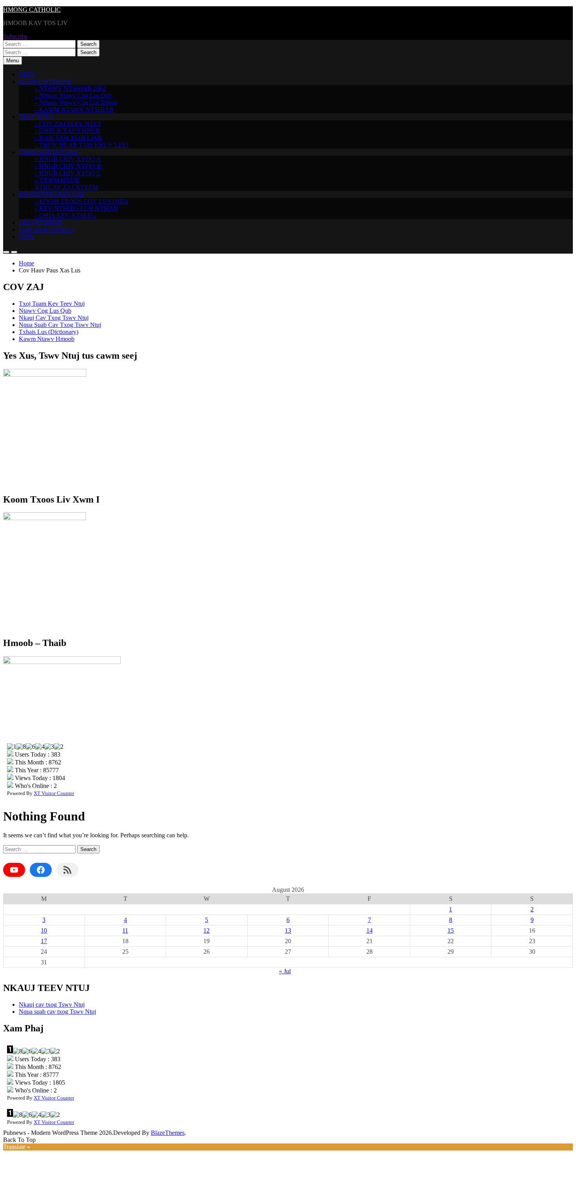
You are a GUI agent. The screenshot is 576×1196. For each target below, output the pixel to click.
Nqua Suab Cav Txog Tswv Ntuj (60, 324)
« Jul (285, 971)
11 (125, 930)
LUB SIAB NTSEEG (46, 229)
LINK (26, 236)
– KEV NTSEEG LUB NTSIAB (76, 208)
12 (206, 930)
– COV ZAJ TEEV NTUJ (67, 123)
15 (450, 930)
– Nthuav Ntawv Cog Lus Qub (73, 95)
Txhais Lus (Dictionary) (48, 331)
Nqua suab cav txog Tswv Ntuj (57, 1011)
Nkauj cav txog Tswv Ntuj (52, 1004)
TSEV (27, 74)
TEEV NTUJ (36, 116)
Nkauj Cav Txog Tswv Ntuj (54, 317)
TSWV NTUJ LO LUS (48, 152)
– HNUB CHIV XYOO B (67, 166)
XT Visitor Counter (54, 793)
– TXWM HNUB (56, 180)
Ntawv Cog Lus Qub (45, 310)
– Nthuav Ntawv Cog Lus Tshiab (75, 102)
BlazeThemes (168, 1132)
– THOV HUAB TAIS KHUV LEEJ (81, 145)
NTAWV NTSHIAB (45, 81)
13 (288, 930)
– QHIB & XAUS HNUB (67, 130)
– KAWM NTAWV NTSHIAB (74, 109)
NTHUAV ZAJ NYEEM (66, 187)
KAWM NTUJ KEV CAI (51, 194)
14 (369, 930)
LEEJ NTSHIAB (40, 222)
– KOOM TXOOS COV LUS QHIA (81, 201)
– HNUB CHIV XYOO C (67, 173)
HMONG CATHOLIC (32, 9)
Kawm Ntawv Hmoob (46, 339)
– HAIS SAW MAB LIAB (68, 137)
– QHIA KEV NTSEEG (65, 215)
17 (44, 941)
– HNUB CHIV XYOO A (67, 159)
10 (44, 930)
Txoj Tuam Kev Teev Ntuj (52, 303)
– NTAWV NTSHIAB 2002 (70, 88)
